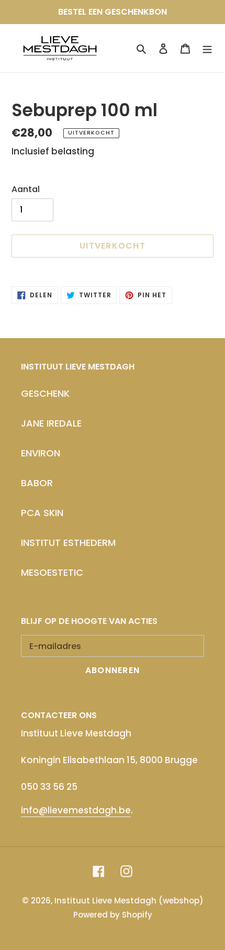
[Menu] (207, 48)
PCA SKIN (42, 512)
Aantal (26, 189)
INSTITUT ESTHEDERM (68, 542)
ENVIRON (40, 453)
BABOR (37, 482)
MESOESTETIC (52, 572)
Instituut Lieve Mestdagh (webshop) (129, 900)
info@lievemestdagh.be (76, 810)
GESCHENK (45, 393)
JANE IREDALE (51, 423)
